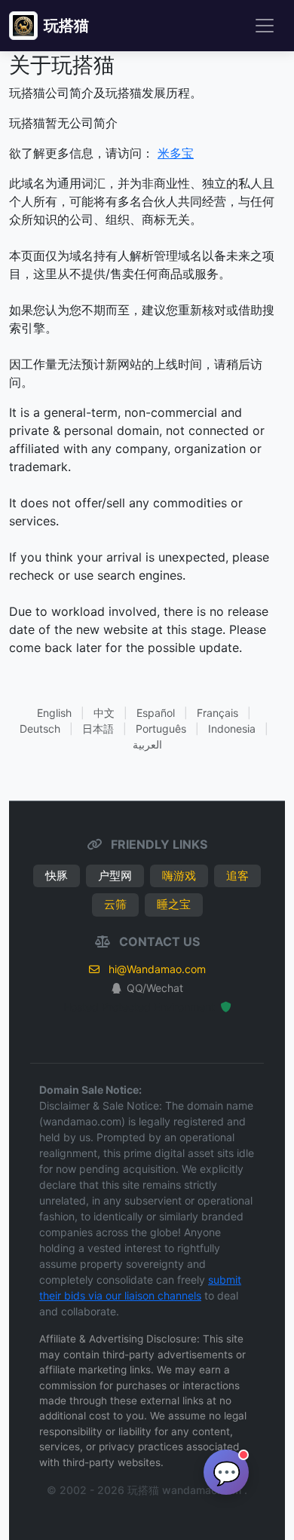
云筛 (115, 904)
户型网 (115, 875)
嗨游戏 (179, 875)
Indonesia (232, 728)
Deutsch (40, 728)
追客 (237, 875)
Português (161, 728)
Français (217, 712)
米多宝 (176, 153)
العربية (147, 744)
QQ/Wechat (155, 987)
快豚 (56, 875)
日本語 (98, 728)
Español (155, 712)
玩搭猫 (66, 26)
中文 (104, 712)
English (54, 712)
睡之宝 (174, 904)
